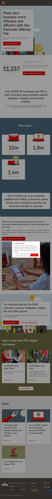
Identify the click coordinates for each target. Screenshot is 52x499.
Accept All (34, 255)
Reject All (26, 255)
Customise (18, 255)
